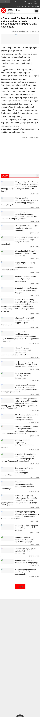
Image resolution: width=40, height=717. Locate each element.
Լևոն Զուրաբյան (34, 137)
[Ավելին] (37, 176)
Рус (15, 1)
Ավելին (20, 586)
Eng (25, 1)
